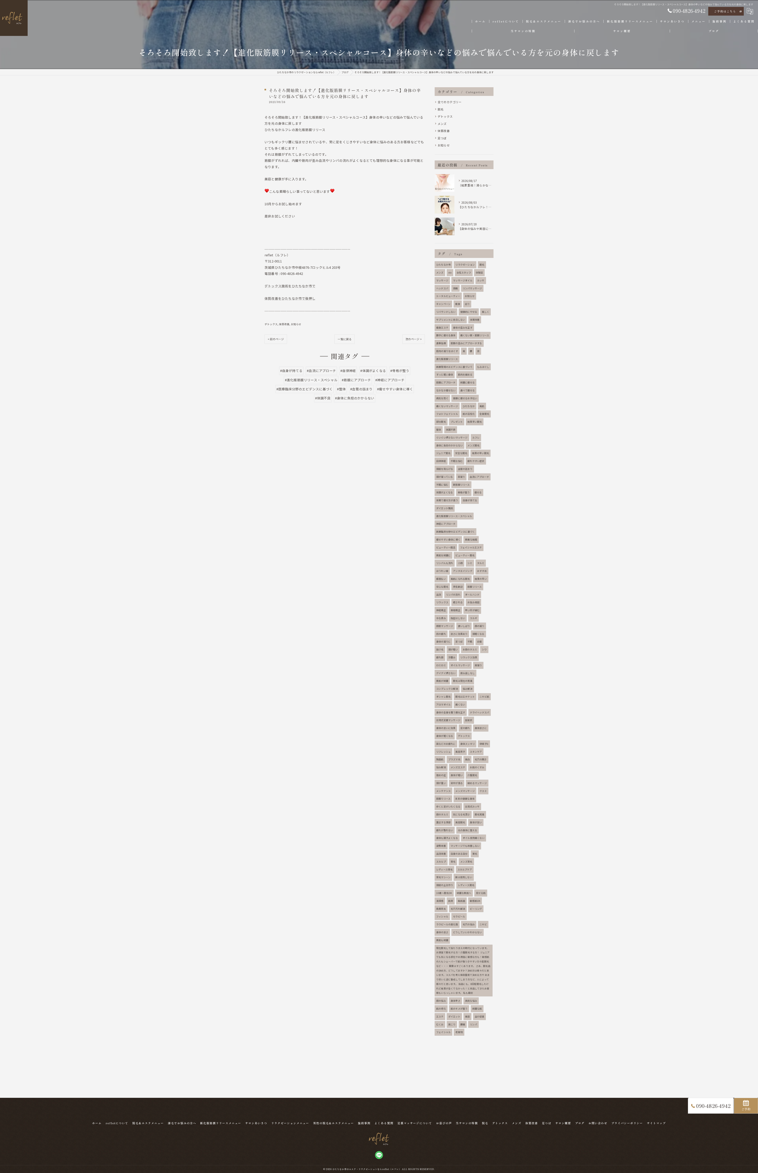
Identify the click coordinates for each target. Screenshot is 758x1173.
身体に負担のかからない (449, 445)
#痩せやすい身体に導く (395, 389)
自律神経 (441, 461)
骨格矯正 (455, 610)
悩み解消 (441, 767)
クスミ (483, 791)
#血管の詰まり (361, 389)
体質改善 (284, 324)
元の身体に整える (467, 830)
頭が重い (441, 783)
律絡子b (483, 743)
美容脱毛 (460, 822)
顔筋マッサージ (444, 626)
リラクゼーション (465, 264)
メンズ (442, 124)
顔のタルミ (442, 814)
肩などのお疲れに (446, 743)
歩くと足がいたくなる (448, 806)
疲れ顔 (440, 657)
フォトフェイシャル (447, 413)
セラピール (459, 916)
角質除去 (441, 908)
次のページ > (413, 339)
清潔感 (440, 900)
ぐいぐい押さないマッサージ (452, 437)
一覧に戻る (345, 339)
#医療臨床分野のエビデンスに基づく (304, 389)
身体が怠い (476, 822)
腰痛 (462, 1024)
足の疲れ (465, 728)
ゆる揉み (441, 618)
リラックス (442, 602)
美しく (485, 311)
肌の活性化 (469, 413)
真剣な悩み (471, 1000)
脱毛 (441, 109)
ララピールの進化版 (447, 924)
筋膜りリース (443, 798)
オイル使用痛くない (473, 837)
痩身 (457, 303)
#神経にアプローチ (389, 380)
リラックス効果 (468, 657)
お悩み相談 (473, 602)
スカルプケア (465, 869)
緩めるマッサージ (477, 783)
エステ (440, 1016)
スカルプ (441, 861)
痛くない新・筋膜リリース (474, 335)
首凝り (461, 476)
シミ (469, 563)
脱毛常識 (479, 814)
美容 (467, 1016)
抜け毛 (440, 649)
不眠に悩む (442, 484)
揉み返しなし (467, 673)
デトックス (271, 324)
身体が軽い (457, 775)
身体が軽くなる (444, 735)
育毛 (453, 861)
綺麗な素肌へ (464, 893)
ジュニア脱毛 (443, 453)
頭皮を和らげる (444, 468)
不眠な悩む (457, 461)
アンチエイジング (462, 570)
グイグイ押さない (446, 673)
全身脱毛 (484, 413)
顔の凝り (479, 626)
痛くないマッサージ (447, 406)
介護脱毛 (472, 775)
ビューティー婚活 (445, 547)
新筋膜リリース (461, 484)
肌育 (450, 900)
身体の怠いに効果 (446, 728)
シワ (484, 649)
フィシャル (442, 916)
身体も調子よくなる (447, 837)
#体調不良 (323, 398)
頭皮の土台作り (444, 885)
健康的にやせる (468, 311)
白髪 (479, 641)
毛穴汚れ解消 (458, 908)
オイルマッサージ (460, 665)
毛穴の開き (481, 759)
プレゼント (457, 421)
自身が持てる (470, 500)
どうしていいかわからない (467, 932)
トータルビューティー (448, 296)
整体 (438, 429)
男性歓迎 (458, 586)
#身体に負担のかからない (354, 398)
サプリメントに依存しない (450, 319)
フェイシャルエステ (471, 547)
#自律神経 (348, 370)
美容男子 (460, 751)
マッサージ (442, 280)
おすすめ (482, 570)
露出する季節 (443, 822)
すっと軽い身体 (444, 374)
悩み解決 (467, 688)
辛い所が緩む (472, 610)
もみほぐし (483, 366)
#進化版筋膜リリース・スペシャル (311, 380)
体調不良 (451, 429)
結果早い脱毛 (474, 421)
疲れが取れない (444, 830)
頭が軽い (453, 649)
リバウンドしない (446, 311)
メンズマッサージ (465, 791)
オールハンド (472, 594)
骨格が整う (464, 492)
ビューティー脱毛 (465, 555)
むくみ (440, 1024)
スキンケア (476, 751)
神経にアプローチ (446, 523)
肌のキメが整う (459, 1008)
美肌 (481, 406)
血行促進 (479, 1016)
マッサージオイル (462, 280)
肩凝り (478, 665)
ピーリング (476, 908)
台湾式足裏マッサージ (448, 720)
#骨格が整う (399, 370)
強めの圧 (441, 775)
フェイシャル (443, 1032)
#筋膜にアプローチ (356, 380)
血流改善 (441, 853)
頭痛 (455, 288)
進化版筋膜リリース (447, 359)
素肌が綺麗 (442, 680)
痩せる (478, 492)
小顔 (460, 563)
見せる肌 (481, 893)
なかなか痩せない (446, 390)
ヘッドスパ (442, 288)
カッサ (480, 280)
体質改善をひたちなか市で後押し (290, 298)
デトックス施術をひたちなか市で (290, 286)
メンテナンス (443, 791)
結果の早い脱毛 (480, 453)
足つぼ (442, 138)
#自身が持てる (291, 370)
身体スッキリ (467, 743)
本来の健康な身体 (465, 798)
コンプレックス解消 (447, 688)
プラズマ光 (454, 759)
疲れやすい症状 (475, 461)
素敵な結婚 (471, 539)
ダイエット (454, 1016)
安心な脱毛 (442, 586)
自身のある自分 (459, 853)
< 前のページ (276, 339)
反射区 (468, 720)
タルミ (480, 563)
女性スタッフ (464, 272)
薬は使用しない (463, 877)
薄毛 (474, 853)
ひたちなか (469, 406)
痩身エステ (442, 327)
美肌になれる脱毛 (460, 578)
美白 (467, 759)
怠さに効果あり (459, 633)
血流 (438, 594)
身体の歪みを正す (462, 327)
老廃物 (459, 1032)
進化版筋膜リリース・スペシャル (454, 516)
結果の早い (481, 578)
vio (450, 272)
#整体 (341, 389)
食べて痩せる (467, 390)
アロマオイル (443, 704)
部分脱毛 (441, 421)
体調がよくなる (444, 492)
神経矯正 (441, 610)
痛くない (460, 704)
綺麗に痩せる (467, 382)
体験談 (479, 272)
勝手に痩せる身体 (446, 335)
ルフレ (476, 437)
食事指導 (441, 343)
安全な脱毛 (461, 453)
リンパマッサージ (472, 288)
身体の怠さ (442, 932)
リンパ (473, 1024)
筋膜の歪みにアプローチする (466, 343)
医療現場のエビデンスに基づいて (454, 366)
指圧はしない (458, 618)
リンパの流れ (453, 594)
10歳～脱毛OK (444, 893)
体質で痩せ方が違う (447, 500)
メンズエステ (458, 767)
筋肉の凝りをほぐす (447, 351)
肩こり (452, 1024)
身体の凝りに (443, 641)
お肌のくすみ (477, 767)
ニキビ (483, 924)
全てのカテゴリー (450, 102)
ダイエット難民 (444, 508)
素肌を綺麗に (443, 555)
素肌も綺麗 (442, 940)
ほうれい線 (442, 570)
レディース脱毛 (466, 885)
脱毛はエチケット (465, 696)
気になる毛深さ (461, 814)
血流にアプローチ (479, 476)
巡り (467, 303)
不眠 (469, 641)
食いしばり (464, 626)
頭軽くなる (478, 633)
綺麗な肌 (477, 1008)
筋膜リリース (474, 586)
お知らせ (296, 324)
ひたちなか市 (443, 264)
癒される (458, 602)
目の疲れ (441, 633)
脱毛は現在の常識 (462, 680)
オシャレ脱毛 (443, 696)
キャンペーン (443, 303)
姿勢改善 (441, 845)
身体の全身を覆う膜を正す (450, 712)
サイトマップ (656, 1123)
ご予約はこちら (725, 11)
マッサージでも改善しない (465, 845)
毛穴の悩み (469, 924)
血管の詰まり (465, 468)
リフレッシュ (443, 751)
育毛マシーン (443, 877)
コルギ (473, 618)
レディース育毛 (444, 869)
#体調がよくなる (373, 370)
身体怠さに (481, 728)
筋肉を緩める (465, 374)
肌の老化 (441, 1008)
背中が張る (457, 783)
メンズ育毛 (466, 861)
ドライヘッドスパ (479, 712)
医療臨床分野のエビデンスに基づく (455, 531)
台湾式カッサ (472, 806)
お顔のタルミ (470, 649)
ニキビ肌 (484, 696)
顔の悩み (441, 1000)
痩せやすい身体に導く (448, 539)
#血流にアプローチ (321, 370)
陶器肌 (440, 759)
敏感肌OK (475, 900)
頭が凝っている (444, 476)
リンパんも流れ (444, 563)
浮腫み (452, 657)
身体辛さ (455, 1000)
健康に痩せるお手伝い (465, 398)
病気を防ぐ (442, 398)
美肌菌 (461, 900)
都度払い (441, 578)
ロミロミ (441, 665)
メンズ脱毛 (473, 445)
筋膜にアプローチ (446, 382)
